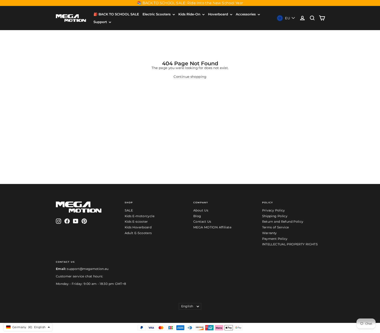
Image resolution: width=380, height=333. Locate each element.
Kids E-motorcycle (139, 216)
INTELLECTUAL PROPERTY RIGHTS (290, 244)
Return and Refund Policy (282, 222)
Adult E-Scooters (138, 233)
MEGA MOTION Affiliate (212, 227)
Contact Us (202, 222)
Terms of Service (275, 227)
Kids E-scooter (136, 222)
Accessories (246, 14)
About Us (200, 210)
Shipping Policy (275, 216)
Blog (197, 216)
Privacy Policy (273, 210)
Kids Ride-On (189, 14)
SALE (129, 210)
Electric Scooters (157, 14)
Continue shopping (190, 77)
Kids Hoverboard (138, 227)
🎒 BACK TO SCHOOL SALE (116, 14)
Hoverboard (218, 14)
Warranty (269, 233)
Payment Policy (275, 239)
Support (100, 22)
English (187, 306)
